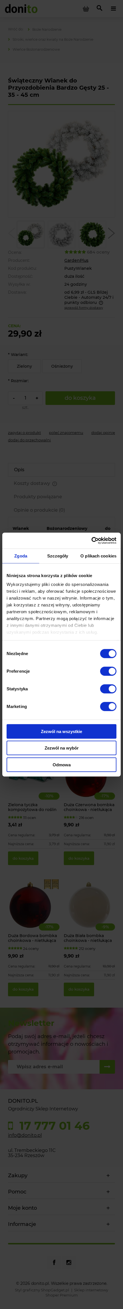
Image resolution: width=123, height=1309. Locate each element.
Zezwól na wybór (62, 748)
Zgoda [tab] (20, 555)
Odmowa (62, 764)
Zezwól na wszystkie (61, 731)
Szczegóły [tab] (57, 555)
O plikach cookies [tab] (98, 555)
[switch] (108, 671)
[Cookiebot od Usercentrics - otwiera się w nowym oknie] (91, 540)
